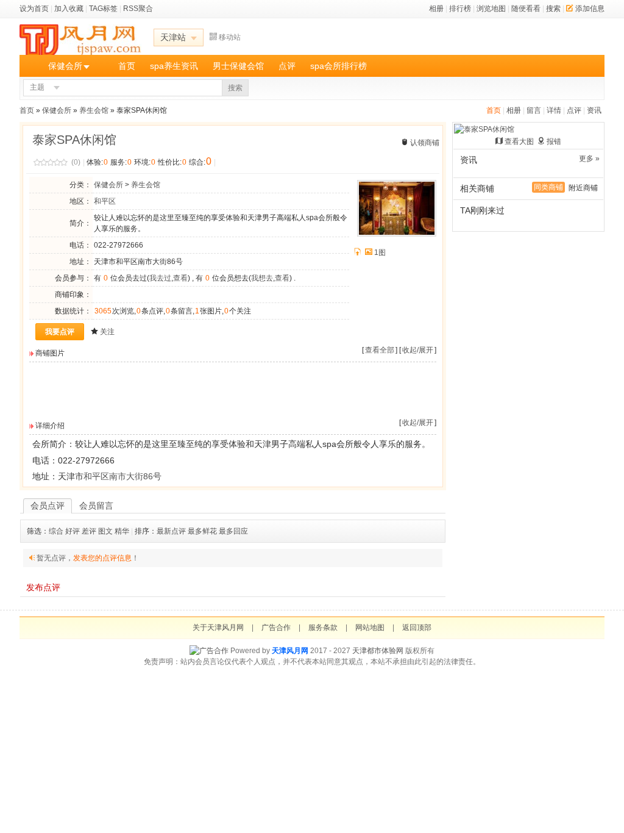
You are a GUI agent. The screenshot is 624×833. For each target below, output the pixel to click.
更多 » (589, 158)
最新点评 (171, 531)
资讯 (594, 110)
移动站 (230, 37)
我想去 (262, 278)
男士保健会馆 (238, 66)
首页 (126, 66)
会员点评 (47, 505)
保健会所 (65, 66)
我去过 (160, 278)
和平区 (105, 201)
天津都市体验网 (377, 650)
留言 (533, 110)
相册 (436, 8)
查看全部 (379, 350)
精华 (122, 531)
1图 (380, 252)
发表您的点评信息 (102, 558)
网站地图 (370, 627)
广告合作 (276, 627)
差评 (89, 531)
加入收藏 (68, 8)
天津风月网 (290, 650)
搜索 (553, 8)
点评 (287, 66)
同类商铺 (548, 187)
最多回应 (233, 531)
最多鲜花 (202, 531)
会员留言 (96, 505)
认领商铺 (424, 142)
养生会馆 (93, 110)
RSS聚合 (138, 8)
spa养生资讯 (174, 66)
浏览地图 (491, 8)
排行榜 (460, 8)
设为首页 (34, 8)
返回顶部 (416, 627)
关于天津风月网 (218, 627)
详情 (554, 110)
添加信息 (589, 8)
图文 (105, 531)
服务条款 (323, 627)
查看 (180, 278)
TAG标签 (103, 8)
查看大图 (519, 141)
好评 (72, 531)
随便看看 (526, 8)
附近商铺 (583, 188)
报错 (554, 141)
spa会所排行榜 (338, 66)
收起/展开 (417, 350)
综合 (56, 531)
